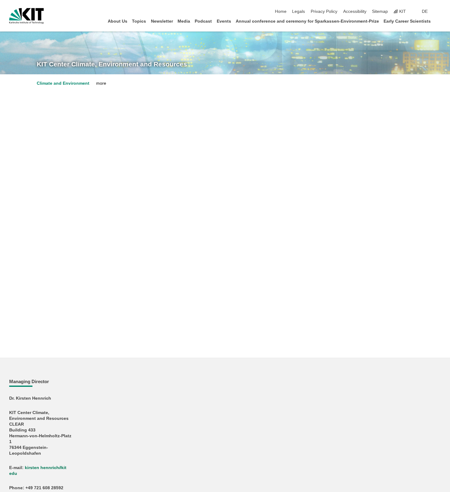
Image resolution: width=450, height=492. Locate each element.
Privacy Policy (324, 11)
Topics (139, 21)
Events (224, 21)
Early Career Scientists (407, 21)
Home (281, 11)
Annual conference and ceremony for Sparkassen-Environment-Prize (307, 21)
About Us (117, 21)
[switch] (439, 11)
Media (184, 21)
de (425, 11)
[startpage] (439, 21)
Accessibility (354, 11)
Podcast (203, 21)
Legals (298, 11)
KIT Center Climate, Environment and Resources (112, 64)
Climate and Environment (63, 83)
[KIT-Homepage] (26, 16)
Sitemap (380, 11)
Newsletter (162, 21)
